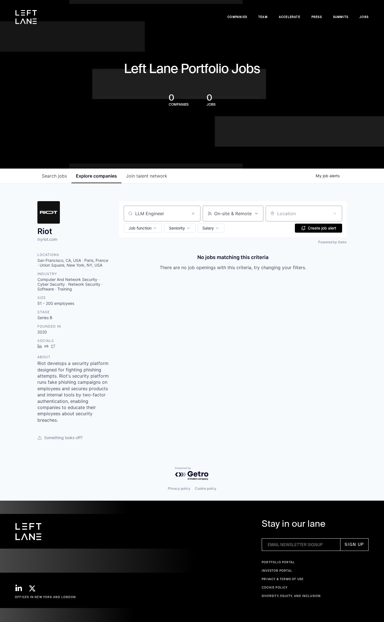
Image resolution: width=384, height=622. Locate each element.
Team (263, 17)
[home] (26, 17)
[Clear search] (193, 213)
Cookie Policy (275, 587)
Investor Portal (277, 570)
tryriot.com (47, 239)
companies (96, 176)
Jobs (364, 17)
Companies (237, 17)
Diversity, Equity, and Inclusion (291, 596)
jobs (54, 176)
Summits (340, 17)
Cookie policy (205, 488)
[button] (143, 228)
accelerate (289, 17)
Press (316, 17)
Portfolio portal (278, 562)
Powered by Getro (332, 242)
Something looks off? (63, 437)
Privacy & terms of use (283, 579)
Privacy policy (179, 488)
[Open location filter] (335, 213)
